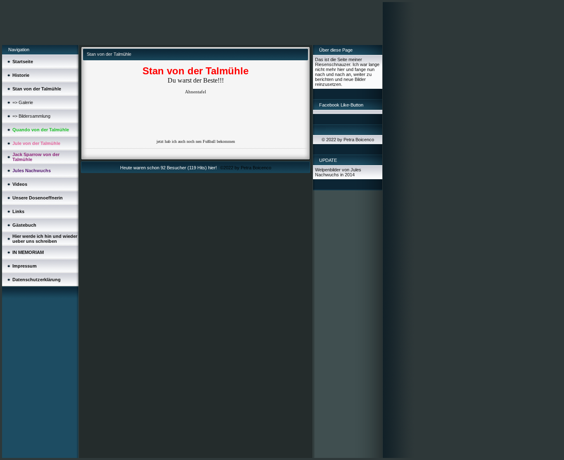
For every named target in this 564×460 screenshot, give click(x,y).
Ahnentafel (195, 91)
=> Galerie (22, 102)
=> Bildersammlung (31, 116)
